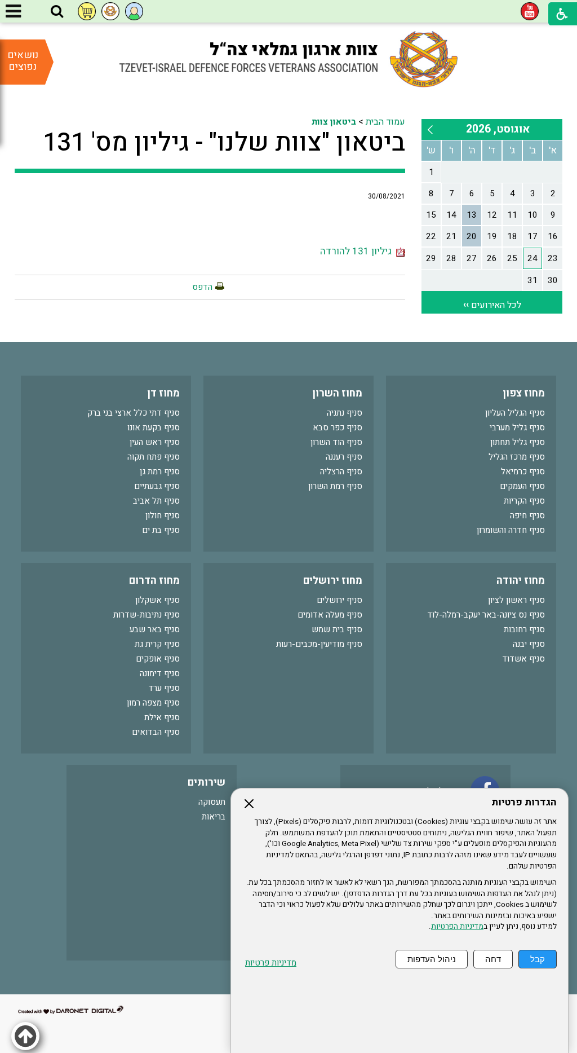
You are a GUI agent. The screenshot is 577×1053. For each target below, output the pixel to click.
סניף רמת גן (160, 471)
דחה (493, 959)
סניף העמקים (522, 486)
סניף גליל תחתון (517, 442)
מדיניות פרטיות (270, 963)
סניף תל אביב (156, 501)
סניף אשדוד (523, 659)
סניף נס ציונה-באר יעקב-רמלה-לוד (486, 615)
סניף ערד (164, 688)
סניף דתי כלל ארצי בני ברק (133, 413)
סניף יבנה (529, 644)
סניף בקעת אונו (153, 427)
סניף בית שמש (337, 629)
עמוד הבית (385, 122)
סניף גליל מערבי (517, 427)
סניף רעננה (344, 457)
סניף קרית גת (157, 644)
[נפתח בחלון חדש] (530, 11)
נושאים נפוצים (22, 60)
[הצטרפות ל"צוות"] (110, 11)
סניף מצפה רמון (153, 703)
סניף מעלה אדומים (330, 615)
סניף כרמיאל (523, 471)
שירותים (206, 782)
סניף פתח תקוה (153, 457)
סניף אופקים (158, 659)
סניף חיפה (527, 515)
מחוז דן (163, 393)
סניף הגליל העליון (515, 413)
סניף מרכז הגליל (517, 457)
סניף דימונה (160, 673)
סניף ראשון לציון (516, 600)
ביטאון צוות (334, 122)
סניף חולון (162, 515)
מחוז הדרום (154, 580)
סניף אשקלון (157, 600)
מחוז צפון (524, 393)
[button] (57, 12)
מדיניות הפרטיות (457, 926)
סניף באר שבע (155, 629)
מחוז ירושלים (332, 580)
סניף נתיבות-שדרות (146, 615)
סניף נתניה (344, 413)
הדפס (202, 287)
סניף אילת (162, 717)
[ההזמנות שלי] (87, 11)
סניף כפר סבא (337, 427)
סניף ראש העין (155, 442)
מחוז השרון (337, 393)
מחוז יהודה (520, 580)
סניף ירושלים (339, 600)
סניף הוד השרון (336, 442)
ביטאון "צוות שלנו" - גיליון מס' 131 (224, 142)
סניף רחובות (524, 629)
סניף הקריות (524, 501)
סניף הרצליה (341, 471)
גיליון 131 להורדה (358, 251)
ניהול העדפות (431, 959)
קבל (537, 959)
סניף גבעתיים (157, 486)
